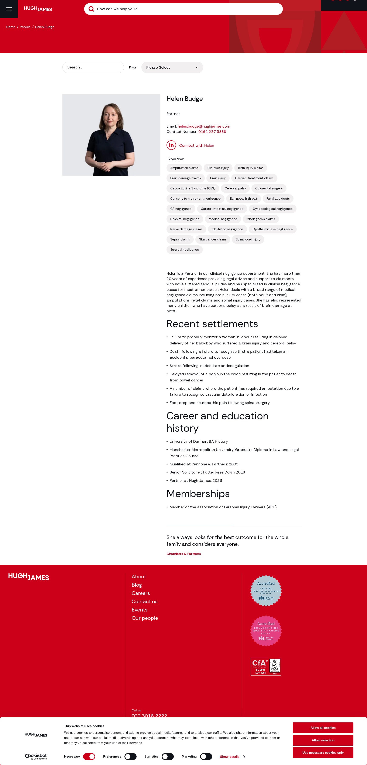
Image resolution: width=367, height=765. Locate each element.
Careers (141, 593)
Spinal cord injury (248, 239)
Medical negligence (223, 219)
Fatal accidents (278, 198)
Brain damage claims (185, 178)
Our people (145, 618)
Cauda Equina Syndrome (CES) (192, 188)
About (139, 576)
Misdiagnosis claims (261, 219)
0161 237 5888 (212, 131)
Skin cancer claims (212, 239)
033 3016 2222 (149, 716)
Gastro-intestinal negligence (222, 209)
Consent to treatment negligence (195, 198)
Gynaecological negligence (273, 209)
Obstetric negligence (227, 229)
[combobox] (172, 67)
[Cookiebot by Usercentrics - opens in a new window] (36, 757)
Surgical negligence (184, 249)
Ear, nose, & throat (243, 198)
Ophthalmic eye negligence (273, 229)
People (25, 27)
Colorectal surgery (269, 188)
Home (10, 27)
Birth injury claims (250, 168)
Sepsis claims (180, 239)
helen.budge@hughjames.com (204, 126)
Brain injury (218, 178)
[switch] (130, 756)
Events (139, 609)
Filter (132, 67)
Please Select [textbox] (158, 67)
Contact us (145, 601)
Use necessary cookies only (323, 752)
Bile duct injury (218, 168)
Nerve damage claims (186, 229)
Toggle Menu (9, 9)
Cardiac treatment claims (254, 178)
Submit (91, 9)
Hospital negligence (184, 219)
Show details (229, 756)
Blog (137, 585)
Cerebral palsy (235, 188)
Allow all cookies (323, 727)
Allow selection (323, 740)
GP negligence (181, 209)
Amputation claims (184, 168)
